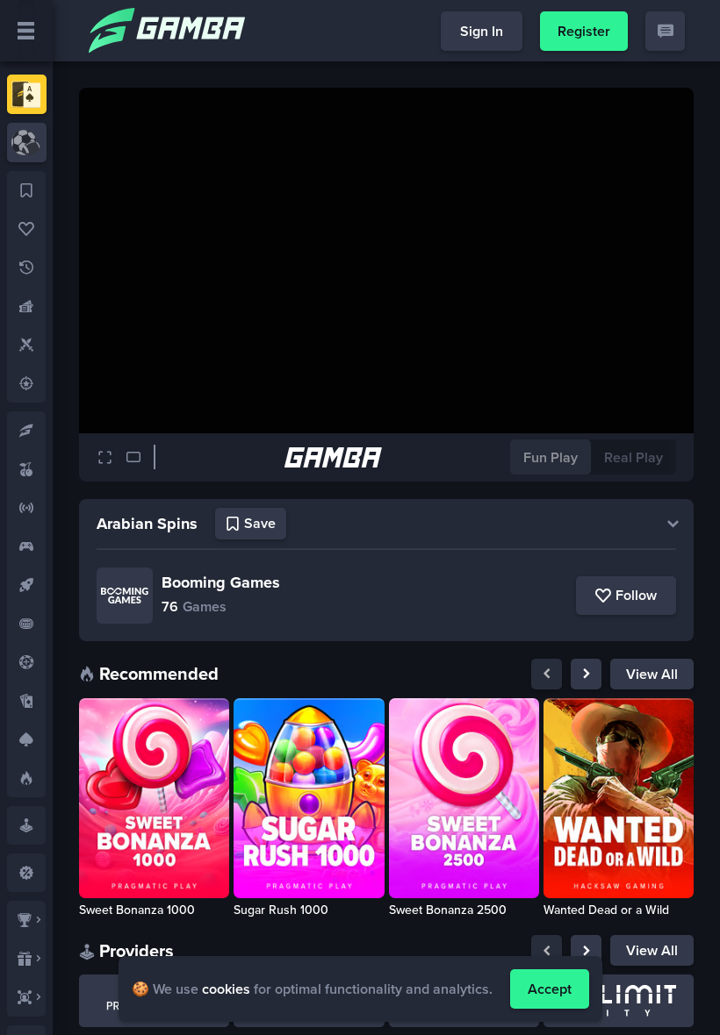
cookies (226, 989)
